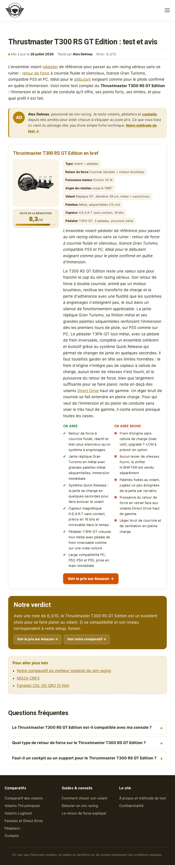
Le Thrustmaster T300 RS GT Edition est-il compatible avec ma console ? (82, 727)
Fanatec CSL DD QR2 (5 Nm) (43, 685)
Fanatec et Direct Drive (24, 821)
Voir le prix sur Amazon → (37, 639)
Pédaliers (12, 828)
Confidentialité (131, 806)
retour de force (35, 73)
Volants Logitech (18, 813)
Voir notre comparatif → (86, 639)
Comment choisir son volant (85, 798)
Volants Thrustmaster (22, 806)
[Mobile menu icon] (167, 10)
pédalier (50, 66)
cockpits (149, 114)
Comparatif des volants (24, 798)
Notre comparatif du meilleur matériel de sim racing (64, 670)
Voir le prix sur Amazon (91, 578)
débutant (82, 79)
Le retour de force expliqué (84, 813)
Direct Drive (88, 390)
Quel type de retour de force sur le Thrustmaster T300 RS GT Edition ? (79, 742)
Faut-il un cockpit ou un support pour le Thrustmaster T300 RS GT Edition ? (84, 758)
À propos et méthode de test (142, 798)
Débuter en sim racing (80, 806)
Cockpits (12, 835)
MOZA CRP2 (28, 678)
